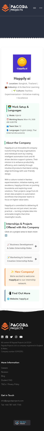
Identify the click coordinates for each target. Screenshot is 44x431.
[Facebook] (7, 337)
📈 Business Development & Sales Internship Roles (20, 246)
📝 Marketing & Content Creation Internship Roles (20, 259)
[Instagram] (16, 337)
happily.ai (23, 298)
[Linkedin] (2, 337)
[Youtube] (21, 337)
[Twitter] (11, 337)
